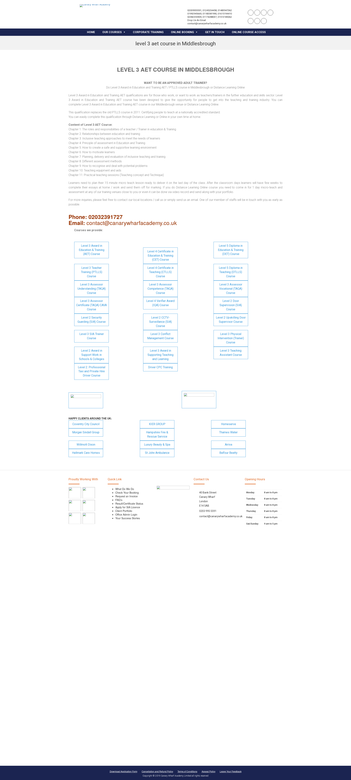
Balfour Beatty (228, 453)
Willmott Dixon (86, 444)
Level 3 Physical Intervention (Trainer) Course (231, 338)
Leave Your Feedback (230, 771)
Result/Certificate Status (129, 503)
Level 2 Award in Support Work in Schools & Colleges (91, 355)
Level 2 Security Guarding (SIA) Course (92, 319)
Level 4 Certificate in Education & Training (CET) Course (160, 256)
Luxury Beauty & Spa (157, 444)
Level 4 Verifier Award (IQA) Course (160, 303)
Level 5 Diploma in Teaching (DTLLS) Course (231, 272)
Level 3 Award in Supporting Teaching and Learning (160, 355)
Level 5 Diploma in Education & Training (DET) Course (231, 250)
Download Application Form (123, 771)
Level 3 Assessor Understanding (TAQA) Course (92, 289)
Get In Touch (214, 32)
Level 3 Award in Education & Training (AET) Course (91, 250)
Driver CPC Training (160, 367)
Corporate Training (148, 32)
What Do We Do (124, 489)
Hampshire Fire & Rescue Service (157, 434)
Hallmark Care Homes (86, 453)
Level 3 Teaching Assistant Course (231, 353)
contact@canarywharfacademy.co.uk (220, 516)
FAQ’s (118, 500)
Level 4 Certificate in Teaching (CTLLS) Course (160, 272)
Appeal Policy (208, 771)
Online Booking (182, 32)
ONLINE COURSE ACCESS (249, 32)
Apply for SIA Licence (127, 507)
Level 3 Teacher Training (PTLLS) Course (91, 272)
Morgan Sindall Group (85, 432)
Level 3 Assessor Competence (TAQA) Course (160, 289)
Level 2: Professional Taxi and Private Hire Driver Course (91, 371)
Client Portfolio (123, 511)
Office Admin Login (126, 514)
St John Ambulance (157, 453)
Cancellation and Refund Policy (157, 771)
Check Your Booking (127, 492)
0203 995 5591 (207, 511)
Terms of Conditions (187, 771)
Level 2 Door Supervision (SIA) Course (231, 305)
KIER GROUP (157, 424)
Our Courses (112, 32)
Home (91, 32)
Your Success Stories (127, 518)
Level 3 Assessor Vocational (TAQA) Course (230, 289)
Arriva (228, 444)
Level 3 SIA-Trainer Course (91, 336)
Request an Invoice (126, 496)
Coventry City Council (85, 424)
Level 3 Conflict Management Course (160, 336)
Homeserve (228, 424)
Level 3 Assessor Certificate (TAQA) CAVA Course (91, 305)
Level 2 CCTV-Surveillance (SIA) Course (160, 322)
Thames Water (228, 432)
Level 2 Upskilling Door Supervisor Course (231, 319)
